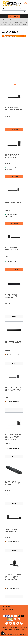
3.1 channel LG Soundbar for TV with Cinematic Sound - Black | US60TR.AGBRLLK (13, 577)
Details (14, 316)
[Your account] (21, 8)
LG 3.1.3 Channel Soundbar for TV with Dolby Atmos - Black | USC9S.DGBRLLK (13, 389)
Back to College (14, 16)
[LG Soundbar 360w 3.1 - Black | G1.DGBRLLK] (14, 236)
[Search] (24, 12)
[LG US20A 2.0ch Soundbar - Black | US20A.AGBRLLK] (14, 330)
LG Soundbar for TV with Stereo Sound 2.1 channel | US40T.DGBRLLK (13, 156)
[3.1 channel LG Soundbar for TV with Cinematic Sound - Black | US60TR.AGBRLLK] (14, 563)
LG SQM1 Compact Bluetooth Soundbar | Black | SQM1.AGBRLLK (13, 483)
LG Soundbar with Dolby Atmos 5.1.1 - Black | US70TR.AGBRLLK (13, 529)
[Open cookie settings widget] (3, 633)
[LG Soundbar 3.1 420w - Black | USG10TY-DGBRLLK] (14, 96)
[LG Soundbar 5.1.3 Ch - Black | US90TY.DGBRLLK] (14, 190)
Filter (14, 84)
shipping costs (16, 627)
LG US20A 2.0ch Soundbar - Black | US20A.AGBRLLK (13, 341)
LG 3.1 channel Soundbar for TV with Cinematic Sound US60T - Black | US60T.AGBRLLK (13, 437)
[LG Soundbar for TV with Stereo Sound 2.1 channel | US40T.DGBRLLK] (14, 143)
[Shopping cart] (24, 8)
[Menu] (3, 8)
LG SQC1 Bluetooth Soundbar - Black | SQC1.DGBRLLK (11, 296)
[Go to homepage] (14, 3)
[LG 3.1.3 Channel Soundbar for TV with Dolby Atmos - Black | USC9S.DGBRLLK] (14, 376)
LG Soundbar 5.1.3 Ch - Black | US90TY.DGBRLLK (13, 201)
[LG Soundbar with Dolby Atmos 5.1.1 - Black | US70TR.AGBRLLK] (14, 517)
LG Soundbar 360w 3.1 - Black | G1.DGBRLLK (12, 248)
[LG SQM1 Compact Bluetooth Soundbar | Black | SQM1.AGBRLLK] (14, 470)
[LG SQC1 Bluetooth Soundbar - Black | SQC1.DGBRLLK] (14, 283)
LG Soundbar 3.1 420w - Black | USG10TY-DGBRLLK (13, 108)
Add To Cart (14, 129)
